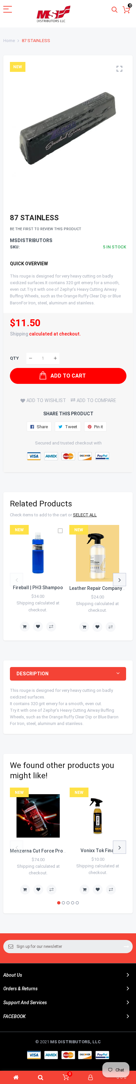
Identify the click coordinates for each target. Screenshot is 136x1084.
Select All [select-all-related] (85, 514)
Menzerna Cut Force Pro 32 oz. (43, 850)
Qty (14, 358)
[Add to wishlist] (38, 627)
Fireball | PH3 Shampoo (38, 587)
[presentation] (16, 579)
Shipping (19, 333)
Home (9, 40)
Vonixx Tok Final (98, 850)
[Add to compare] (51, 627)
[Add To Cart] (25, 627)
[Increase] (55, 358)
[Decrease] (30, 358)
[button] (58, 902)
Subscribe (126, 946)
